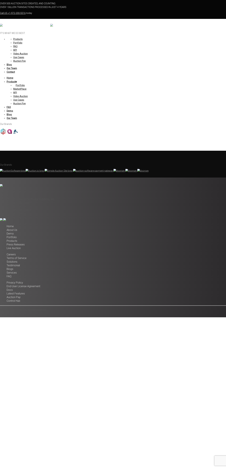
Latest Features (16, 293)
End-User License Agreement (23, 286)
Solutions (12, 261)
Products (18, 39)
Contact (11, 72)
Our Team (12, 68)
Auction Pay (19, 61)
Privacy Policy (15, 282)
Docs (10, 289)
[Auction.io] (9, 134)
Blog (9, 64)
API (15, 50)
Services (12, 272)
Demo (10, 110)
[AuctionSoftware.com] (25, 26)
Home (10, 78)
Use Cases (18, 57)
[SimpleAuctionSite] (16, 134)
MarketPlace (19, 89)
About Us (12, 230)
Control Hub (13, 300)
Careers (11, 254)
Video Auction (20, 53)
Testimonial (13, 265)
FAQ (15, 46)
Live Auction (14, 248)
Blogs (10, 269)
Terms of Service (16, 258)
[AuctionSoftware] (3, 134)
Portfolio (17, 42)
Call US (13, 13)
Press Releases (16, 244)
